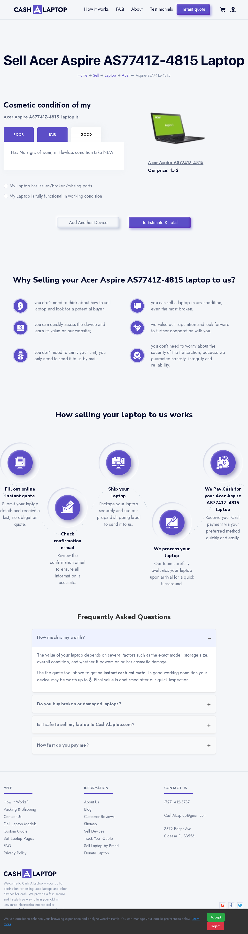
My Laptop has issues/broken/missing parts (51, 186)
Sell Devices (94, 831)
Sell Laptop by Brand (101, 846)
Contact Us (13, 816)
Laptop (110, 75)
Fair (52, 134)
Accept (216, 917)
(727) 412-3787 (177, 802)
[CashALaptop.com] (40, 9)
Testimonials (161, 9)
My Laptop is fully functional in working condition (56, 196)
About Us (91, 802)
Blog (88, 809)
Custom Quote (16, 831)
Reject (215, 926)
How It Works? (16, 802)
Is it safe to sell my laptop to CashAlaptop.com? (85, 724)
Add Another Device (88, 222)
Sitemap (90, 824)
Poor (18, 134)
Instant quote (193, 9)
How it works (96, 9)
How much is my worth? (61, 637)
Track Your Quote (98, 838)
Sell (96, 75)
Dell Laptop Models (20, 824)
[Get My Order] (233, 11)
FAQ (120, 9)
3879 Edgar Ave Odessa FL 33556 (179, 832)
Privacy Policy (15, 853)
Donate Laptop (96, 853)
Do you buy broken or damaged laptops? (79, 704)
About (137, 9)
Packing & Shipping (20, 809)
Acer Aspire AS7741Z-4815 (31, 117)
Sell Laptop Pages (19, 838)
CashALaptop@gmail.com (185, 815)
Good (86, 134)
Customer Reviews (99, 816)
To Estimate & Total (160, 222)
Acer (126, 75)
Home (82, 75)
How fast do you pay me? (63, 745)
